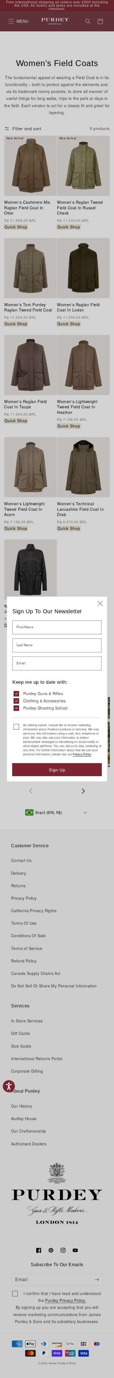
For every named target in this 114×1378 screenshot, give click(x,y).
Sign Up (57, 770)
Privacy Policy (82, 754)
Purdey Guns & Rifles (43, 693)
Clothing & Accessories (44, 700)
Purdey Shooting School (45, 708)
